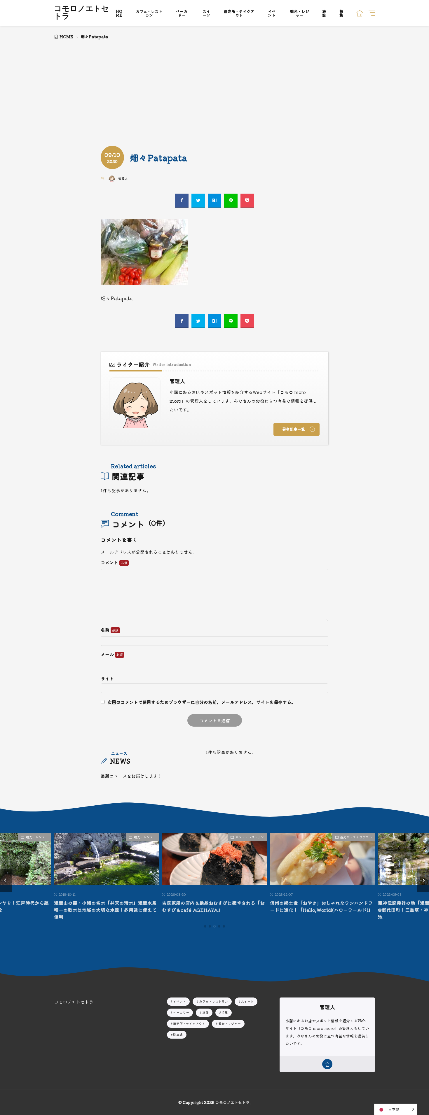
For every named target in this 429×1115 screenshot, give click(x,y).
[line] (231, 201)
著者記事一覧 (293, 429)
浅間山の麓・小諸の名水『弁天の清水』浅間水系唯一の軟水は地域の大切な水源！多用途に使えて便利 (105, 909)
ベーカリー (181, 13)
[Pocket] (247, 201)
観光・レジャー (299, 13)
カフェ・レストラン (149, 13)
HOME (119, 13)
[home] (327, 1064)
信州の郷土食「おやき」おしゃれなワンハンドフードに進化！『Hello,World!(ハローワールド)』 (321, 906)
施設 (324, 13)
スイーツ (206, 13)
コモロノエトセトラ (81, 13)
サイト (107, 678)
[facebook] (182, 201)
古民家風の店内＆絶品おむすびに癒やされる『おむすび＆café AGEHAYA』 (213, 906)
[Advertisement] (214, 84)
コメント (110, 562)
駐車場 (178, 1034)
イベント (271, 13)
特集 (341, 13)
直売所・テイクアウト (239, 13)
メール (108, 654)
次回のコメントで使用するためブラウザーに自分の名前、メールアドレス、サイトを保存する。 (201, 702)
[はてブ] (214, 201)
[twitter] (198, 201)
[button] (6, 880)
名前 (106, 630)
